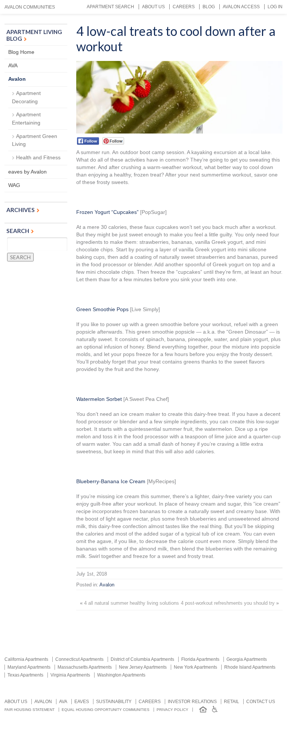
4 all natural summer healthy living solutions (131, 603)
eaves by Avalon (27, 172)
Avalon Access (241, 6)
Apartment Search (110, 6)
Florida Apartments (200, 659)
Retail (231, 701)
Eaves (81, 701)
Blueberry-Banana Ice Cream (110, 481)
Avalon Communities (29, 7)
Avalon (106, 585)
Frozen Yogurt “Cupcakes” (107, 212)
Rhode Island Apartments (249, 667)
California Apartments (26, 659)
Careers (184, 6)
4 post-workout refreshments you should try (228, 603)
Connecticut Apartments (79, 659)
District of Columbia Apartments (142, 659)
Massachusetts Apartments (85, 667)
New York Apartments (195, 667)
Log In (275, 6)
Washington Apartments (121, 675)
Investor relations (192, 701)
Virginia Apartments (70, 675)
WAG (14, 185)
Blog (209, 6)
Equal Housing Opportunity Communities (105, 710)
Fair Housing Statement (29, 710)
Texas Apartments (25, 675)
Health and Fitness (38, 157)
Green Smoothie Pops (102, 309)
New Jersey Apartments (143, 667)
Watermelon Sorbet (99, 399)
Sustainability (114, 701)
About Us (153, 6)
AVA (13, 65)
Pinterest (113, 141)
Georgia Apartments (246, 659)
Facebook (88, 141)
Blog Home (21, 52)
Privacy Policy (172, 710)
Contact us (260, 701)
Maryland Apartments (28, 667)
